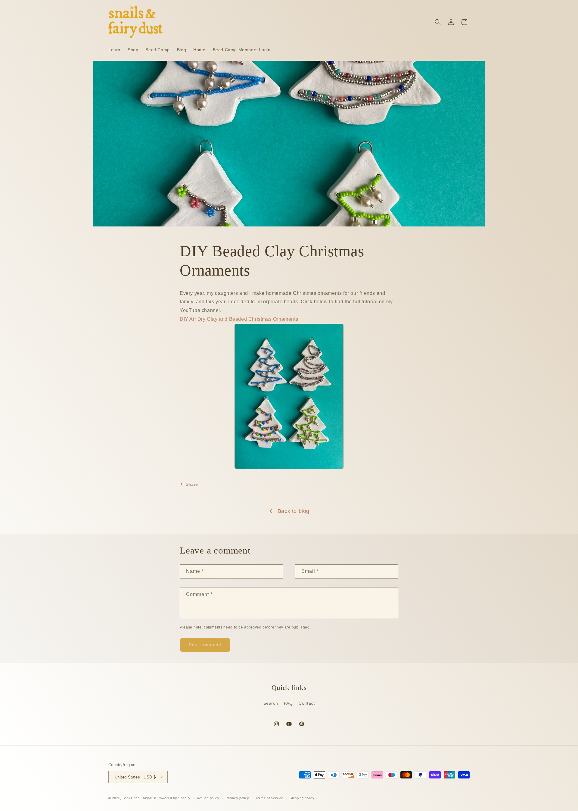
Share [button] (192, 484)
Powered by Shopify (174, 798)
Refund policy (208, 798)
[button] (437, 22)
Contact (307, 703)
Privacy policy (237, 798)
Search (270, 703)
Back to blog (293, 511)
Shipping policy (302, 798)
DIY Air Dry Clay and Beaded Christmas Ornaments (240, 319)
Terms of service (269, 798)
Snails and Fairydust (140, 798)
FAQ (288, 703)
